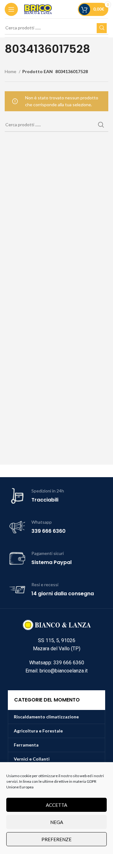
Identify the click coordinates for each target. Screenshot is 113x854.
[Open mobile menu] (11, 9)
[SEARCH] (102, 28)
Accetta (56, 805)
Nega (56, 822)
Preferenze (56, 839)
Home (11, 71)
